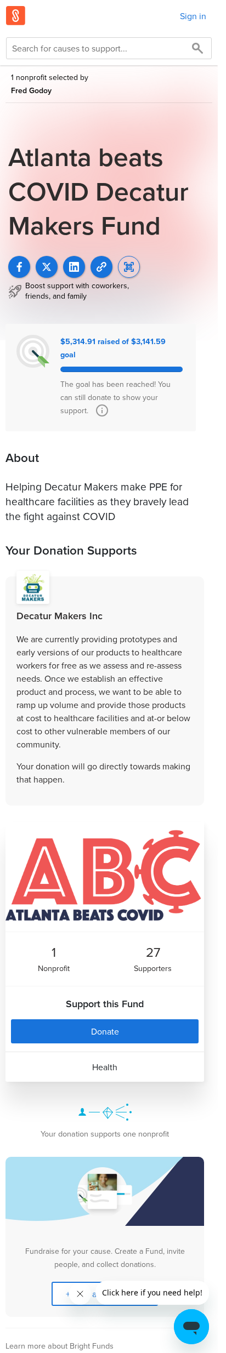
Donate (105, 1031)
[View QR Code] (129, 267)
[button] (101, 267)
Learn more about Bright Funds (59, 1345)
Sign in (193, 16)
